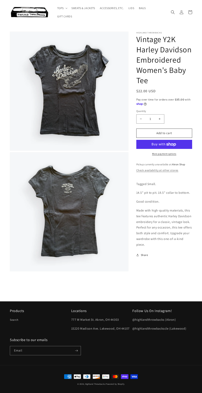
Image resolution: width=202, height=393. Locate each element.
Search (14, 320)
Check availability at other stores (157, 170)
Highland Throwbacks (95, 384)
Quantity (141, 111)
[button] (62, 8)
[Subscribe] (76, 350)
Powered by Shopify (115, 384)
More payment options (164, 153)
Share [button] (144, 255)
